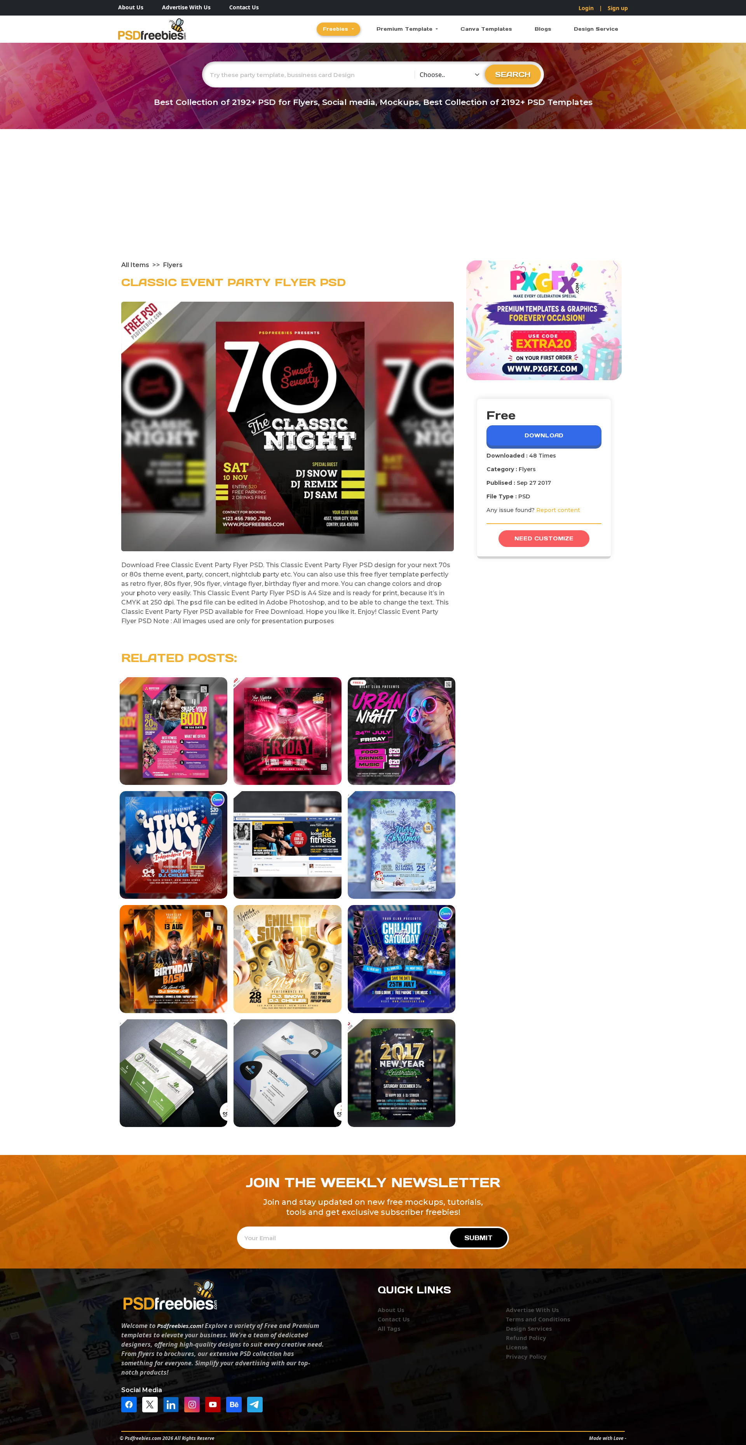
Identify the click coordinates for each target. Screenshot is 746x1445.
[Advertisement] (373, 202)
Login (586, 8)
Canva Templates (486, 29)
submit (478, 1238)
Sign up (618, 8)
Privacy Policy (526, 1356)
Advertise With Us (186, 7)
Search (513, 74)
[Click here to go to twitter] (152, 1404)
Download (544, 435)
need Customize (543, 538)
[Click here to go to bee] (236, 1404)
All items (135, 265)
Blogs (543, 29)
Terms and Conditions (538, 1319)
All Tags (389, 1328)
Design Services (529, 1328)
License (517, 1347)
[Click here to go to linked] (173, 1404)
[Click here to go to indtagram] (194, 1404)
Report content (558, 510)
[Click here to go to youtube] (215, 1404)
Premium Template (405, 29)
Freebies (336, 29)
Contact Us (244, 7)
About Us (130, 7)
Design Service (596, 29)
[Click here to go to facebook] (131, 1404)
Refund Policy (526, 1338)
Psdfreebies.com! (180, 1326)
